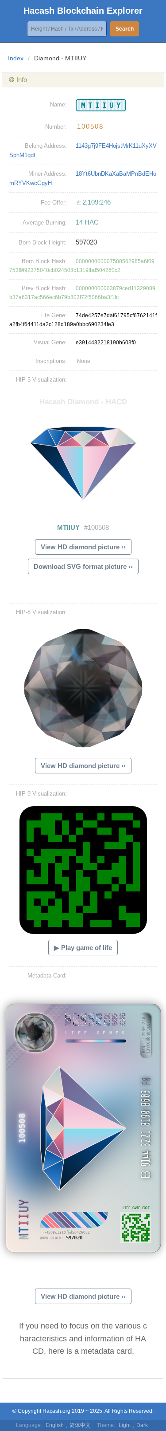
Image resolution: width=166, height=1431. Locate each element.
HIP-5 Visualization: (41, 379)
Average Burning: (45, 222)
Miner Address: (47, 173)
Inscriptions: (51, 361)
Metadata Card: (47, 975)
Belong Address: (46, 145)
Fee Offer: (54, 202)
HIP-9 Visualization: (41, 793)
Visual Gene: (50, 342)
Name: (58, 104)
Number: (56, 126)
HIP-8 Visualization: (41, 612)
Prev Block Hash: (44, 288)
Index (15, 58)
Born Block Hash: (44, 261)
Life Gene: (53, 315)
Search (125, 29)
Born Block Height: (43, 242)
